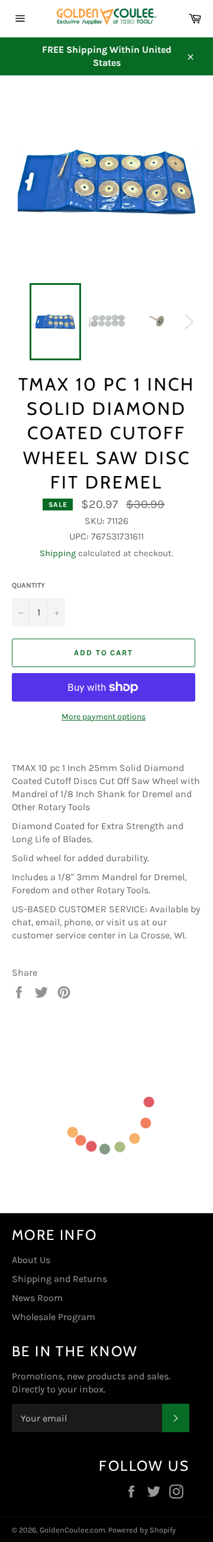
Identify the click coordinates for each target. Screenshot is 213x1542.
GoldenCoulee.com (72, 1529)
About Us (31, 1259)
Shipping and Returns (59, 1278)
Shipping (58, 553)
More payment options (104, 717)
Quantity (28, 585)
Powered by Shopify (142, 1529)
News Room (37, 1297)
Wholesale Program (53, 1316)
